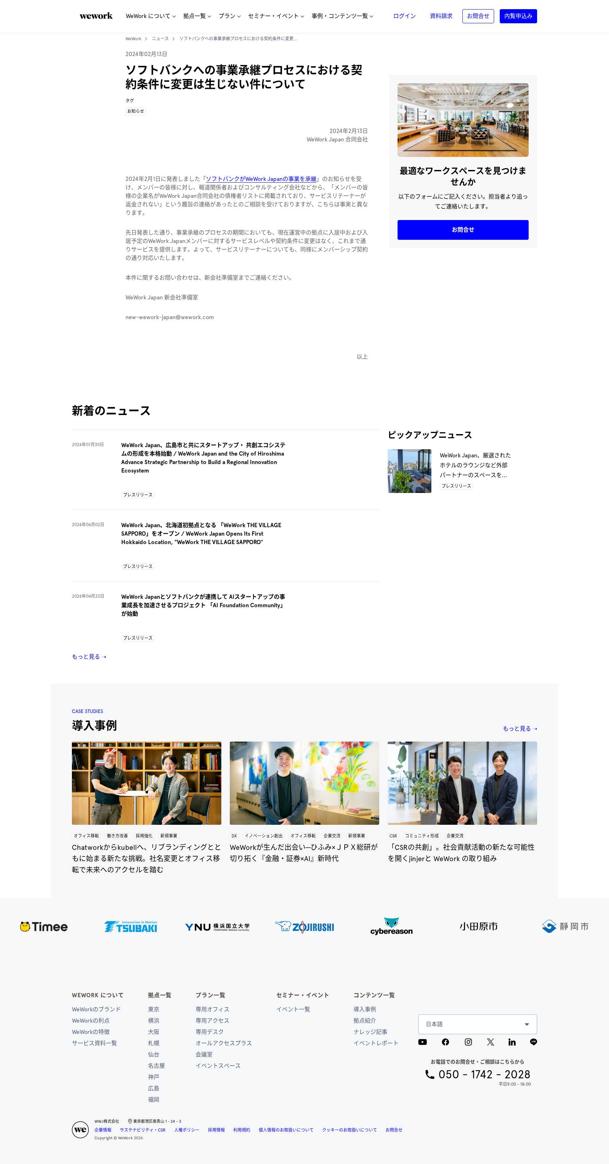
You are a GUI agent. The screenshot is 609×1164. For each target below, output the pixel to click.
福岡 (153, 1099)
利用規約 (241, 1130)
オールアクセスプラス (224, 1043)
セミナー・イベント (303, 995)
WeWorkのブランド (96, 1009)
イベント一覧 (293, 1009)
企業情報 (102, 1130)
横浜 (153, 1020)
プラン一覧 (210, 995)
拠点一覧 (160, 995)
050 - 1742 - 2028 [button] (484, 1074)
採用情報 (216, 1130)
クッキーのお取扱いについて (349, 1130)
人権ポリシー (186, 1130)
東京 (153, 1009)
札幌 (153, 1043)
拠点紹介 (364, 1020)
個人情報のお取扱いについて (286, 1130)
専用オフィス (212, 1009)
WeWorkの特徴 (91, 1032)
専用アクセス (212, 1020)
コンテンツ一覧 (374, 995)
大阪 (153, 1032)
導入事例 (364, 1009)
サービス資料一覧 (94, 1043)
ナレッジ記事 (370, 1032)
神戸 (153, 1077)
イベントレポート (376, 1043)
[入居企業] (304, 926)
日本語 (434, 1024)
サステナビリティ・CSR (143, 1130)
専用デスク (210, 1032)
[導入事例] (146, 783)
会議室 (204, 1054)
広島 (153, 1088)
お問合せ (394, 1130)
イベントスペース (218, 1065)
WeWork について (98, 995)
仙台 (153, 1054)
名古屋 (156, 1065)
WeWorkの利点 (91, 1020)
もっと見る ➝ (89, 656)
